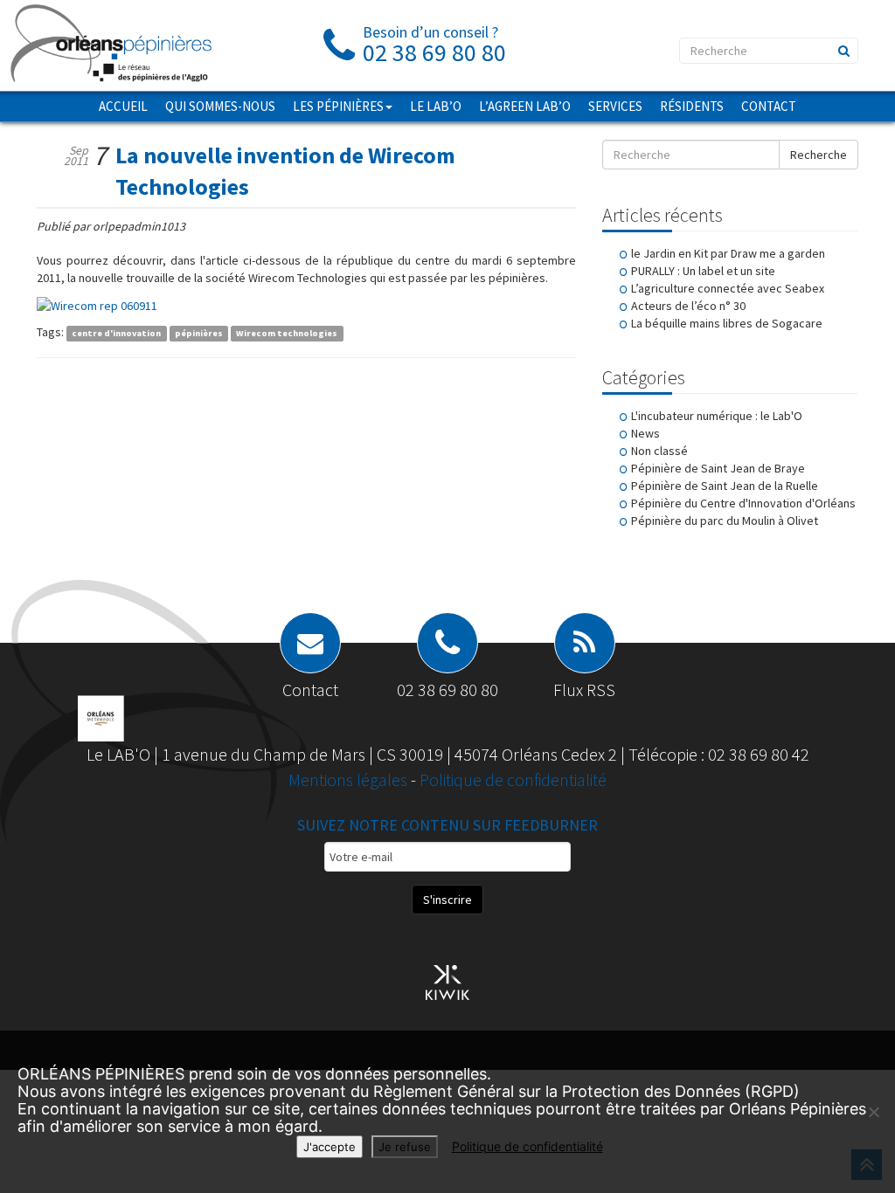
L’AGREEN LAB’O (525, 106)
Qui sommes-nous (220, 106)
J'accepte (329, 1147)
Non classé (659, 451)
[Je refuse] (873, 1112)
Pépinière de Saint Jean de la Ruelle (724, 485)
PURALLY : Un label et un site (703, 271)
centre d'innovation (116, 333)
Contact (768, 106)
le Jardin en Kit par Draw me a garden (728, 253)
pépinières (199, 333)
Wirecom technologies (286, 333)
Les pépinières (338, 106)
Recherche (818, 154)
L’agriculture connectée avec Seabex (727, 288)
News (645, 433)
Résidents (692, 106)
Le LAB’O (435, 106)
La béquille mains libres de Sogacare (726, 323)
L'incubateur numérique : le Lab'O (716, 416)
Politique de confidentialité (513, 779)
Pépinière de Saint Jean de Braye (718, 468)
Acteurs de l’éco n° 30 (688, 306)
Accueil (123, 106)
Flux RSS (584, 689)
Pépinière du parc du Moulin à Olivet (724, 520)
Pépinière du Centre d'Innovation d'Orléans (743, 503)
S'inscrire (447, 899)
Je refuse (404, 1147)
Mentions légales (349, 779)
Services (615, 106)
